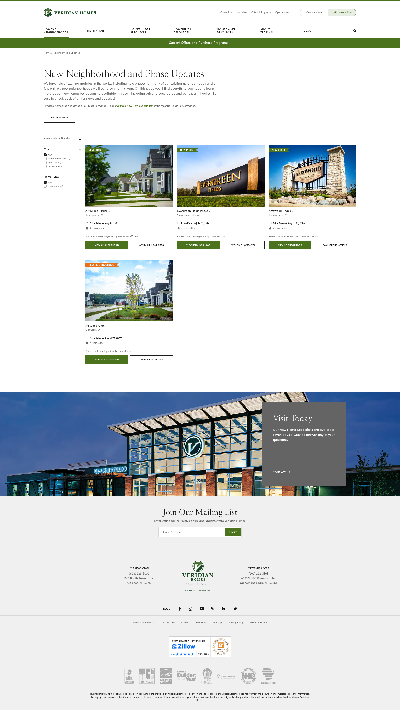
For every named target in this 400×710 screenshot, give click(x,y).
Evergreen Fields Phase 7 (194, 211)
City (46, 149)
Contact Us (226, 12)
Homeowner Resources (226, 31)
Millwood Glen (95, 325)
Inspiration (95, 30)
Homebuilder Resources (140, 31)
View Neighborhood (107, 244)
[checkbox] (46, 154)
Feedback (201, 622)
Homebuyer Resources (182, 31)
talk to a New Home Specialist (134, 105)
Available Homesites (151, 244)
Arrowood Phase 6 (281, 211)
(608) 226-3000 (139, 573)
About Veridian (266, 31)
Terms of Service (258, 622)
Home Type (51, 176)
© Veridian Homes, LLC (145, 622)
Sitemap (217, 622)
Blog (307, 30)
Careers (185, 622)
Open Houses (282, 12)
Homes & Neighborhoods (56, 31)
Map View (241, 12)
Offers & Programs (261, 12)
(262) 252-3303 (258, 573)
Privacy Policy (236, 622)
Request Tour (59, 117)
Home (47, 52)
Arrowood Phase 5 (97, 211)
